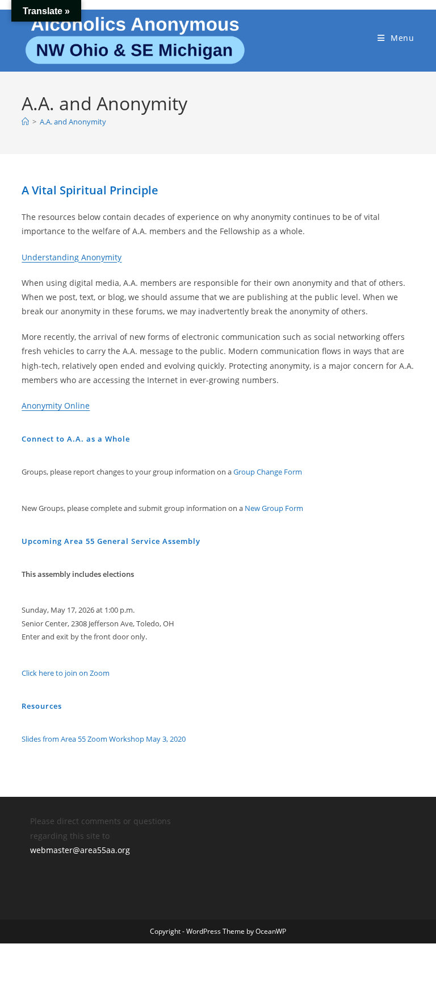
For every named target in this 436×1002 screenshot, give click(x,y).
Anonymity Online (56, 405)
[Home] (25, 122)
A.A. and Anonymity (73, 122)
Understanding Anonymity (71, 257)
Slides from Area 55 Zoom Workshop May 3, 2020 (104, 739)
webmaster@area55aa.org (80, 850)
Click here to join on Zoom (66, 673)
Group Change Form (267, 472)
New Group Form (274, 508)
